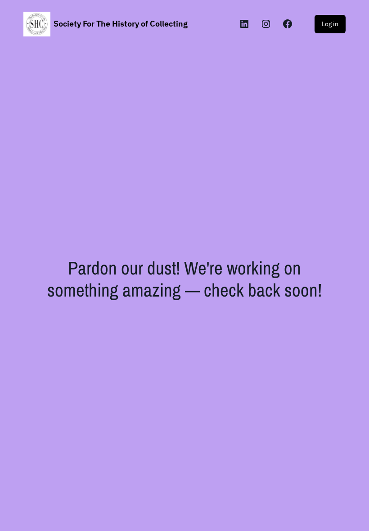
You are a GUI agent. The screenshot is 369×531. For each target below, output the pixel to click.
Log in (330, 24)
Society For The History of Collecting (121, 23)
